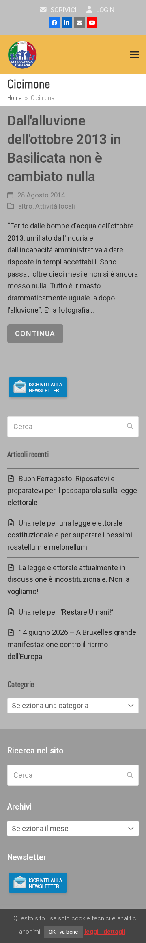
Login (104, 10)
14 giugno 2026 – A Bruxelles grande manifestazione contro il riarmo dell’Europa (71, 644)
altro (25, 206)
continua (35, 333)
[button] (134, 54)
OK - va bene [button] (63, 932)
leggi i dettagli (104, 931)
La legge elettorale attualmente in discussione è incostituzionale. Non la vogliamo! (68, 579)
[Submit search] (130, 427)
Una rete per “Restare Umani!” (66, 612)
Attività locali (55, 206)
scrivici (63, 10)
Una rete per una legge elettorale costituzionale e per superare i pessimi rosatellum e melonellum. (69, 535)
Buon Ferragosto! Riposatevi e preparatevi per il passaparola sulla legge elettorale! (72, 490)
